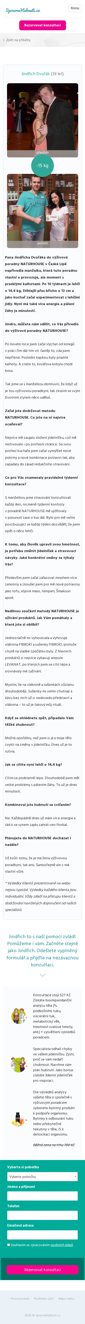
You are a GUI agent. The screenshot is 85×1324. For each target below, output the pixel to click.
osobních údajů (62, 1245)
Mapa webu (66, 1299)
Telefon (13, 1206)
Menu (75, 8)
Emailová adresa (20, 1225)
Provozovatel (20, 1299)
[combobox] (42, 1176)
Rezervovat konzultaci (42, 25)
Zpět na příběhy (17, 40)
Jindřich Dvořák (35, 74)
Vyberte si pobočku (23, 1167)
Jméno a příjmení (21, 1186)
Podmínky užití (43, 1299)
